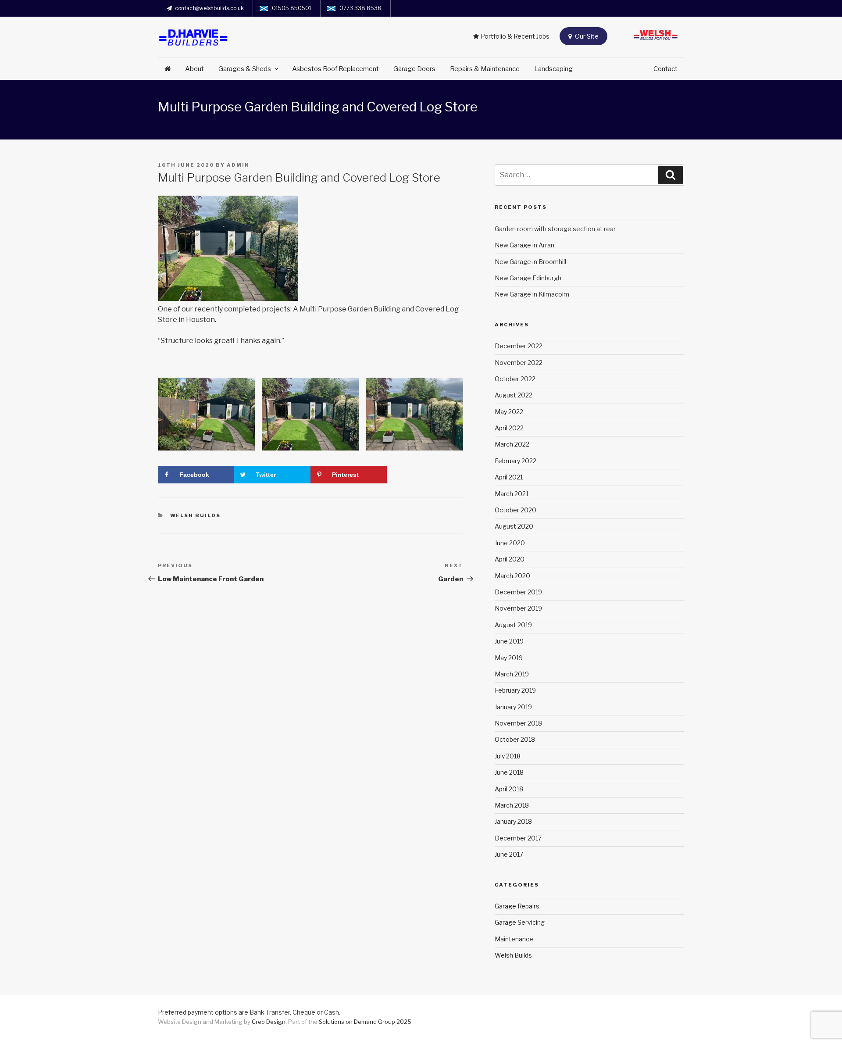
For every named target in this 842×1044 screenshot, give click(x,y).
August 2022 (513, 395)
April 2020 (509, 559)
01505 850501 (291, 8)
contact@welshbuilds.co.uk (209, 8)
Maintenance (514, 939)
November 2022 (518, 362)
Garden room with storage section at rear (555, 228)
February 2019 (515, 690)
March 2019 (512, 674)
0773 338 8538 (360, 8)
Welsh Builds (195, 515)
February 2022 (515, 461)
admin (238, 165)
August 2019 (513, 625)
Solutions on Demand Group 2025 (365, 1021)
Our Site (586, 36)
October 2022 (515, 379)
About (194, 69)
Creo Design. (270, 1021)
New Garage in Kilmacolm (532, 294)
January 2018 (513, 821)
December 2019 (518, 592)
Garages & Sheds (244, 69)
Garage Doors (414, 69)
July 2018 (508, 756)
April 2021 (509, 477)
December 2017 (518, 838)
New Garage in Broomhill (530, 261)
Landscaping (553, 69)
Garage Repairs (517, 906)
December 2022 (518, 346)
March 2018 (512, 805)
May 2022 (509, 411)
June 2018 (509, 772)
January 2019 (513, 707)
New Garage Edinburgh (528, 278)
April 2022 (509, 428)
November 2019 (518, 608)
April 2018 (509, 789)
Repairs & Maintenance (485, 69)
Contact (665, 69)
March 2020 (512, 575)
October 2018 (515, 739)
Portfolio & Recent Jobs (515, 36)
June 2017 (509, 854)
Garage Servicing (520, 922)
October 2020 (515, 510)
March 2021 (511, 493)
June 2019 (509, 641)
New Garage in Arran (524, 245)
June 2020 (510, 543)
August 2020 (514, 526)
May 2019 (509, 657)
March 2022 (512, 444)
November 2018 (518, 723)
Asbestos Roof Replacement (335, 69)
